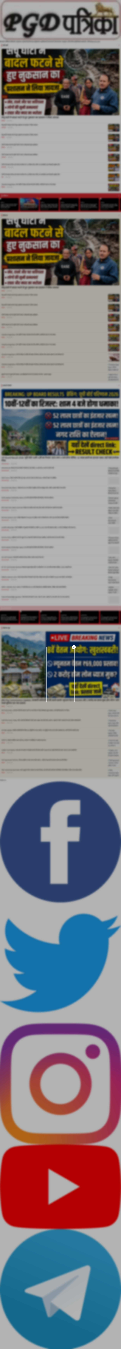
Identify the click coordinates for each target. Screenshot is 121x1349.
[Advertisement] (60, 674)
